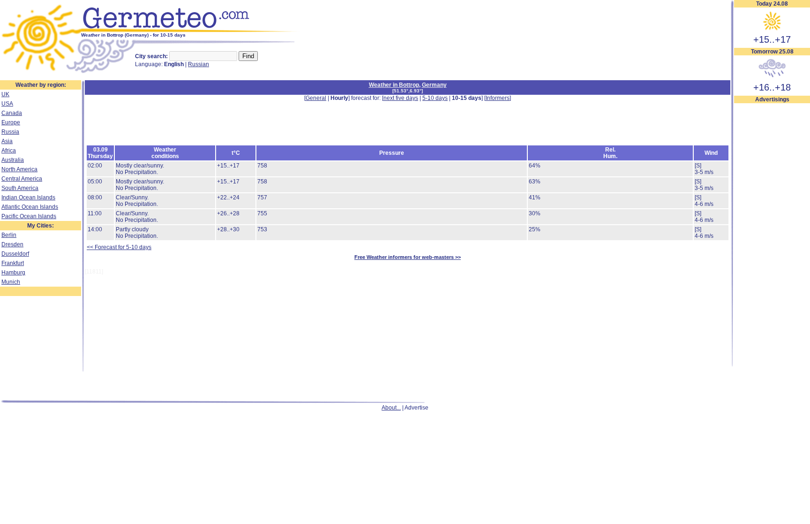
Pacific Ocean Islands (28, 216)
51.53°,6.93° (407, 90)
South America (19, 188)
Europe (10, 122)
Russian (198, 64)
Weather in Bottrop (394, 85)
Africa (8, 150)
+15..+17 (772, 39)
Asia (7, 141)
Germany (434, 85)
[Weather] (40, 71)
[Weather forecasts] (191, 30)
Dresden (12, 244)
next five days (400, 98)
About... (391, 407)
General (316, 98)
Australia (12, 160)
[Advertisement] (772, 244)
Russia (10, 132)
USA (7, 103)
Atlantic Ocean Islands (29, 207)
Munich (10, 282)
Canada (11, 113)
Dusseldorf (15, 254)
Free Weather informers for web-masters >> (407, 257)
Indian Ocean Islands (28, 197)
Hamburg (13, 272)
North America (19, 169)
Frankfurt (12, 263)
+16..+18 (772, 87)
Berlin (8, 235)
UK (5, 94)
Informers (498, 98)
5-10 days (435, 98)
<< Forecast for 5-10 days (119, 247)
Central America (21, 178)
